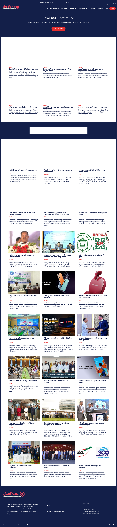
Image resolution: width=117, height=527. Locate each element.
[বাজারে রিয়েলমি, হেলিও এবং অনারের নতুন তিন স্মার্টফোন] (93, 199)
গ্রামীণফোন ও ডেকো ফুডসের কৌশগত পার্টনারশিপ (20, 467)
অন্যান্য (10, 105)
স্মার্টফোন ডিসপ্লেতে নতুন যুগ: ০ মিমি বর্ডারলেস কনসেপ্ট (92, 382)
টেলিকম (11, 342)
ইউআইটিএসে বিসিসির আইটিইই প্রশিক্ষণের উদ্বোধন (56, 382)
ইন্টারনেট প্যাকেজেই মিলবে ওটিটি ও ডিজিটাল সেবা (58, 339)
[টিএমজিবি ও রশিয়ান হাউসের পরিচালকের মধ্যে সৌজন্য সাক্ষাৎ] (58, 157)
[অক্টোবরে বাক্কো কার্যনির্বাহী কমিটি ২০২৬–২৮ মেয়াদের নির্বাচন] (93, 157)
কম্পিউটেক (46, 470)
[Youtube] (115, 4)
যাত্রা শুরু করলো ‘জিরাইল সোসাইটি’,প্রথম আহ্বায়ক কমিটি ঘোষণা (22, 424)
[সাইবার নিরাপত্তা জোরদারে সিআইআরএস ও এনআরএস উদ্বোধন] (93, 410)
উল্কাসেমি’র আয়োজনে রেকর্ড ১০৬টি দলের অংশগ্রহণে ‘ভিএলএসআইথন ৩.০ (56, 424)
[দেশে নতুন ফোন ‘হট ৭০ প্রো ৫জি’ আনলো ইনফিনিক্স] (58, 282)
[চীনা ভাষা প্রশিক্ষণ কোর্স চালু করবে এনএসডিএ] (24, 367)
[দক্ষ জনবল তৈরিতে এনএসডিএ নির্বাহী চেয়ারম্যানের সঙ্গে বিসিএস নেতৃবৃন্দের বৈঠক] (58, 199)
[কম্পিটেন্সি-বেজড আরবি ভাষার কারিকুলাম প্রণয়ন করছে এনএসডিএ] (58, 93)
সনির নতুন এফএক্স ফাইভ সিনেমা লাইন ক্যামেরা (23, 107)
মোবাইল (46, 300)
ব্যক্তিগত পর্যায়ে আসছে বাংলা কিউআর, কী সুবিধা (91, 256)
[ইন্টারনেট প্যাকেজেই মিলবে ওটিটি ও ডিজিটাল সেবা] (58, 325)
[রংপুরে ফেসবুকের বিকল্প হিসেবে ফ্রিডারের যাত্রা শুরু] (24, 282)
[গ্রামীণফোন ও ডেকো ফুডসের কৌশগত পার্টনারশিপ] (24, 452)
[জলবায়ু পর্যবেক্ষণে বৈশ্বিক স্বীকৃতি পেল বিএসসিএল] (93, 452)
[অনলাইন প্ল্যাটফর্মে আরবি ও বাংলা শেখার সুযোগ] (93, 93)
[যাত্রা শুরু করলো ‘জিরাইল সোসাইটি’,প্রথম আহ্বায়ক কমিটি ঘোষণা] (24, 410)
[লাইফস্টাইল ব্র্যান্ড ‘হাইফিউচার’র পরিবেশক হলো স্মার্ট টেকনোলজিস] (93, 282)
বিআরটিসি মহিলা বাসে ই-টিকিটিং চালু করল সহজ (23, 69)
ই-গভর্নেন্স (45, 105)
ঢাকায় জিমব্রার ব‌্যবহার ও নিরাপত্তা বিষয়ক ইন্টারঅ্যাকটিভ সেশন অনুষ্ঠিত (90, 70)
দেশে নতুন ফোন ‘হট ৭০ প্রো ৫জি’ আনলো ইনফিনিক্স (56, 297)
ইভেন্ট (10, 217)
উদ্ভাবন (10, 173)
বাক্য (80, 174)
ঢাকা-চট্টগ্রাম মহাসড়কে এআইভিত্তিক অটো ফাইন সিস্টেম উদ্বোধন (22, 213)
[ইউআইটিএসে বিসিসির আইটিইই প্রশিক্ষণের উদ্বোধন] (58, 367)
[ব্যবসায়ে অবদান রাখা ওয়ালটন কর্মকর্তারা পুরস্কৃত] (58, 452)
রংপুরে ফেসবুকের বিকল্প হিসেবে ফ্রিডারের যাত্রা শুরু (23, 297)
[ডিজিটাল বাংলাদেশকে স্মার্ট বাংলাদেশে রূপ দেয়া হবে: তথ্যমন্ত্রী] (24, 242)
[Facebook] (113, 4)
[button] (107, 4)
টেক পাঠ (45, 67)
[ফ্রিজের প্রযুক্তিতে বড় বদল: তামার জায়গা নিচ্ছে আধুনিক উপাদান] (58, 55)
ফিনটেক (80, 259)
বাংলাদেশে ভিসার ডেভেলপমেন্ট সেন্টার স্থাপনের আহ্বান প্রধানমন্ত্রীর (93, 339)
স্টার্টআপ (46, 259)
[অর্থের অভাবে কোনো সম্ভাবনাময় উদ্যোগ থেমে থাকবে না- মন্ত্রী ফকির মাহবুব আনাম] (58, 242)
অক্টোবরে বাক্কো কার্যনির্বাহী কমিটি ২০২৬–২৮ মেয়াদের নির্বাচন (92, 171)
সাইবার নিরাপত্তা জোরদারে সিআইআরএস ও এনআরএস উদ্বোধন (91, 424)
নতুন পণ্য (80, 300)
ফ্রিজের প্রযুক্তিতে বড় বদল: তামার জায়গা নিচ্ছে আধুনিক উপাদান (57, 70)
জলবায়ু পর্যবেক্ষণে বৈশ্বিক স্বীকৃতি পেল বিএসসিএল (90, 467)
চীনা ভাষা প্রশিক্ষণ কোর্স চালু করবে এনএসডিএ (23, 381)
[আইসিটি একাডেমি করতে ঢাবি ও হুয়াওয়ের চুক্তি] (24, 157)
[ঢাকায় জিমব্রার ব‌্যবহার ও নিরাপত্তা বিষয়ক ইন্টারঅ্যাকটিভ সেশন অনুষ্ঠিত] (93, 55)
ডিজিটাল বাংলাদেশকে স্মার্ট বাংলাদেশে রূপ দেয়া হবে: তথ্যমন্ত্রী (22, 256)
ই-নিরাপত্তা (80, 67)
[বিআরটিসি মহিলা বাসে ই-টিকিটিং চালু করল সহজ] (24, 55)
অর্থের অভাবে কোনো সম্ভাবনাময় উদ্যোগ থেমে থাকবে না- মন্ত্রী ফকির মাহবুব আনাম (57, 256)
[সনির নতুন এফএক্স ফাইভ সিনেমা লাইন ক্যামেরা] (24, 93)
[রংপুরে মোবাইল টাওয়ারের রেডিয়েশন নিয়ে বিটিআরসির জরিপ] (24, 325)
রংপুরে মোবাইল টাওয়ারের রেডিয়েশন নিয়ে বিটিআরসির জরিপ (21, 339)
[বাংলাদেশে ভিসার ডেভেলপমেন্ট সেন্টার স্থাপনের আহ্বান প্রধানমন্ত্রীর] (93, 325)
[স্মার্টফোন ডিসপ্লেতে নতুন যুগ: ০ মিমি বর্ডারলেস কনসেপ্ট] (93, 367)
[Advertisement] (58, 130)
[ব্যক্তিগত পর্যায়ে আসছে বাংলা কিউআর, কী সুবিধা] (93, 242)
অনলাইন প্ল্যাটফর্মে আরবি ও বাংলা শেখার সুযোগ (92, 107)
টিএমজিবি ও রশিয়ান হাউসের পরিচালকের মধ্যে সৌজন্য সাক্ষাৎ (58, 171)
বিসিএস (45, 217)
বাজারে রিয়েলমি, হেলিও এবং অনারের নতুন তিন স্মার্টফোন (93, 213)
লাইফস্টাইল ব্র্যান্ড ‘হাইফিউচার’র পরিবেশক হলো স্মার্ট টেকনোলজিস (93, 297)
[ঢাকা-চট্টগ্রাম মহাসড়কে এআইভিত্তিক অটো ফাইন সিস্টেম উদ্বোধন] (24, 199)
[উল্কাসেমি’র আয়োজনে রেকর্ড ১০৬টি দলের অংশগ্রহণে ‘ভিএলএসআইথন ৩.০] (58, 410)
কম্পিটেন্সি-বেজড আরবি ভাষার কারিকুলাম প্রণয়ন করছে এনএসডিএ (58, 108)
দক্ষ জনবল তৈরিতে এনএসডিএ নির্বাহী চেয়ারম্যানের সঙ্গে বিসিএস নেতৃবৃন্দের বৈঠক (56, 213)
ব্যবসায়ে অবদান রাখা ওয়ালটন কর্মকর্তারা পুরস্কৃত (56, 467)
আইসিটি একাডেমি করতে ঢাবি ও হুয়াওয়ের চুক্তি (23, 170)
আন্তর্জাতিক (46, 174)
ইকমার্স (10, 67)
